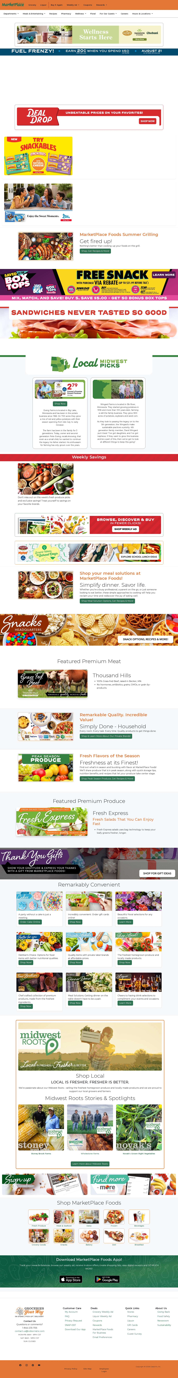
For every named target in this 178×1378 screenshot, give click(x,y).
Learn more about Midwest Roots (90, 1164)
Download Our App (75, 1329)
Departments (10, 14)
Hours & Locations (141, 14)
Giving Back (163, 1312)
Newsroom (163, 1320)
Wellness (80, 14)
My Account (71, 1312)
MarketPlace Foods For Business (103, 1331)
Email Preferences (102, 1337)
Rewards (100, 5)
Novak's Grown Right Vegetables (139, 1153)
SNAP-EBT (70, 1325)
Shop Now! (26, 962)
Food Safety (163, 1316)
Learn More (125, 922)
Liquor (43, 5)
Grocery (32, 5)
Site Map (87, 1369)
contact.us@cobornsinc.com (29, 1331)
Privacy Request (73, 1320)
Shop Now (60, 403)
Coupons (87, 5)
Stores (130, 1312)
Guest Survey (134, 1334)
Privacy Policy (70, 1369)
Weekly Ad (72, 5)
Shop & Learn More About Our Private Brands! (105, 736)
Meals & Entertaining (33, 14)
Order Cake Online (30, 922)
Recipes (53, 14)
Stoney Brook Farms (41, 1153)
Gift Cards (132, 1325)
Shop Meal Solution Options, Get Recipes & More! (107, 601)
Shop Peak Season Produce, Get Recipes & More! (107, 778)
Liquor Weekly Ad (102, 1316)
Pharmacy (66, 14)
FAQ (67, 1316)
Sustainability (164, 1325)
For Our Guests (107, 14)
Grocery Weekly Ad (103, 1312)
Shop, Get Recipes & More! (95, 251)
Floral (93, 14)
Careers (124, 14)
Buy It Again (57, 5)
